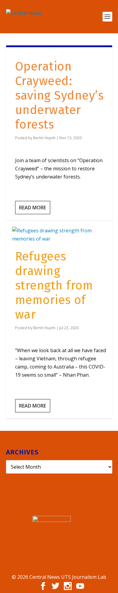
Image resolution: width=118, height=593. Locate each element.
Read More (32, 207)
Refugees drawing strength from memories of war (54, 285)
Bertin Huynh (44, 137)
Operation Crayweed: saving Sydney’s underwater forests (59, 95)
